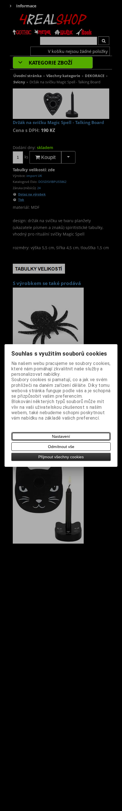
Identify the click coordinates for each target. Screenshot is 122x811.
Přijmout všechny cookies (61, 457)
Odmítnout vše (61, 446)
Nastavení (61, 436)
